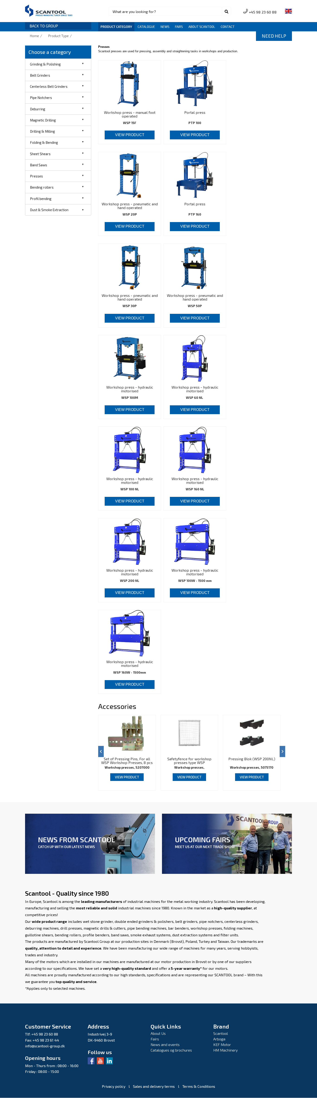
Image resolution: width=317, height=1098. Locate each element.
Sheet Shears (40, 154)
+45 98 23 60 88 (263, 12)
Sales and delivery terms (154, 1086)
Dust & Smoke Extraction (49, 210)
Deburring (37, 109)
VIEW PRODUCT (129, 135)
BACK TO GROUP (44, 26)
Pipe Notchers (41, 97)
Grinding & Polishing (45, 64)
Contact (228, 27)
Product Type (58, 36)
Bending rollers (42, 187)
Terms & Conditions (198, 1086)
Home (34, 36)
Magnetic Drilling (43, 120)
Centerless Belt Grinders (49, 86)
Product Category (116, 27)
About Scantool (201, 27)
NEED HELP (274, 36)
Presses (36, 176)
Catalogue (146, 27)
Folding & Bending (44, 142)
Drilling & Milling (42, 131)
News (165, 27)
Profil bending (41, 199)
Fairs (179, 27)
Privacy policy (113, 1086)
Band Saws (38, 165)
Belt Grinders (40, 75)
